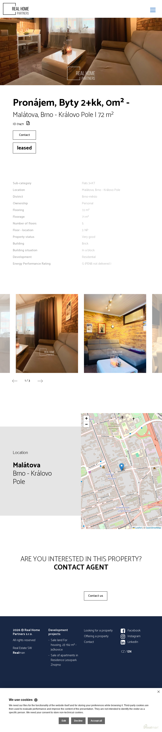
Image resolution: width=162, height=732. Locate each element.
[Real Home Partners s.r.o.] (22, 9)
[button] (121, 467)
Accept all (96, 720)
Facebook (134, 630)
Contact (24, 135)
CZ (123, 651)
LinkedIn (133, 642)
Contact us (95, 595)
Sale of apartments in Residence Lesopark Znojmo (64, 660)
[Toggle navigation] (153, 10)
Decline (78, 720)
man (19, 652)
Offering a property (96, 636)
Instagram (134, 636)
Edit (64, 720)
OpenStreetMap (153, 527)
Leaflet (138, 527)
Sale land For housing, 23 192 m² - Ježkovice (63, 645)
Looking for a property (98, 630)
